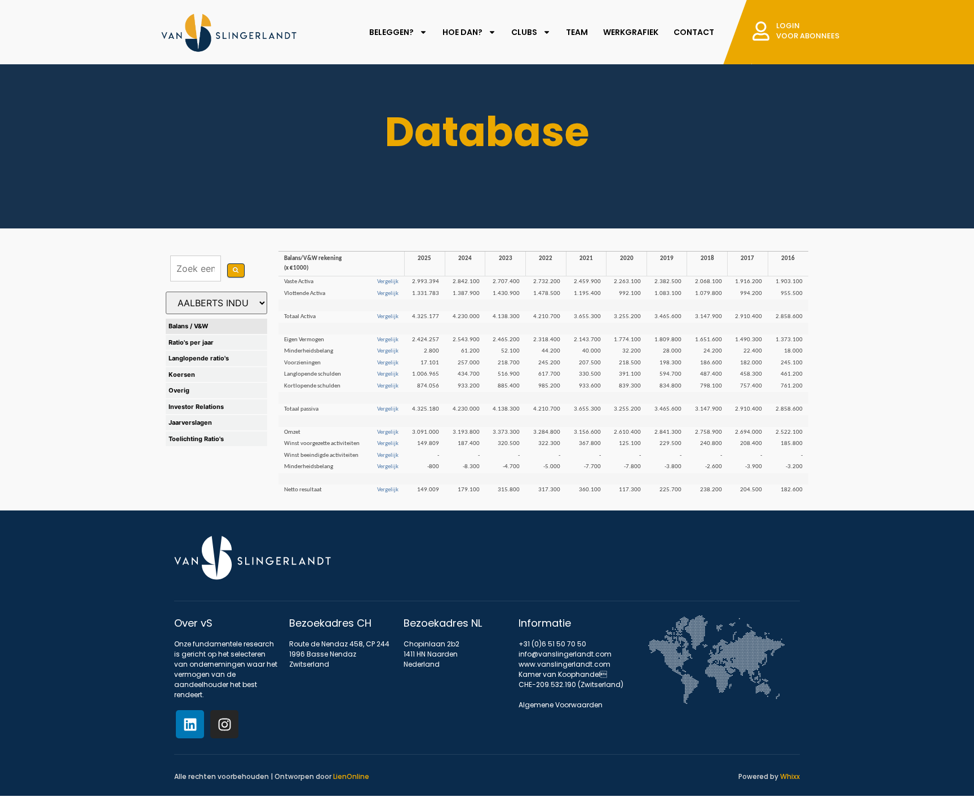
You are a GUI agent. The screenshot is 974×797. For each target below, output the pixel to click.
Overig (179, 390)
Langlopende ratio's (199, 358)
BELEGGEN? (391, 32)
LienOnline (351, 776)
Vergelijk (388, 282)
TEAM (577, 32)
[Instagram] (224, 724)
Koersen (182, 374)
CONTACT (694, 32)
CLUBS (524, 32)
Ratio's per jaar (191, 342)
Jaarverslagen (190, 422)
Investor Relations (196, 407)
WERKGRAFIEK (630, 32)
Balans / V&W (188, 326)
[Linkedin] (190, 724)
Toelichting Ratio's (196, 439)
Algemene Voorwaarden (561, 705)
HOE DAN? (462, 32)
